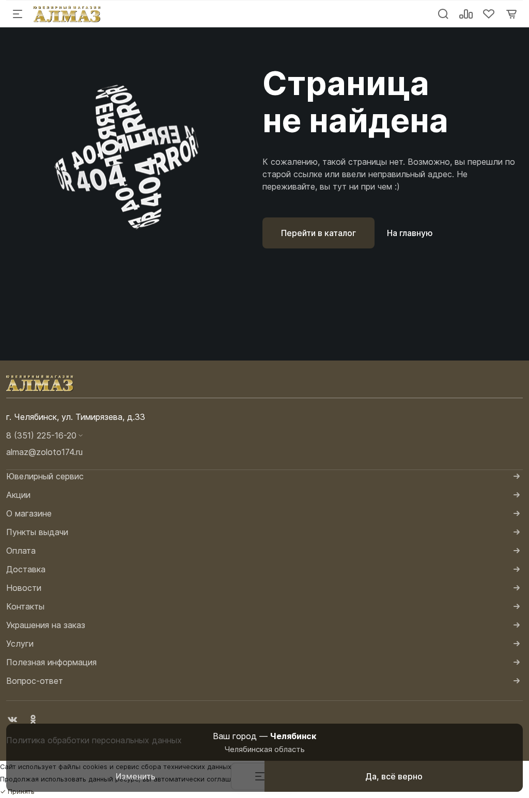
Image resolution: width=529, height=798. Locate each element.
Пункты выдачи (37, 532)
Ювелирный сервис (45, 476)
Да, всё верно (394, 776)
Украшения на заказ (45, 625)
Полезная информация (51, 662)
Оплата (21, 550)
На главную (410, 233)
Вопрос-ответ (34, 681)
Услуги (20, 643)
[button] (264, 435)
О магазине (29, 513)
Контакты (25, 606)
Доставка (25, 569)
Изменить (135, 776)
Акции (18, 495)
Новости (23, 588)
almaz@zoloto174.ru (44, 452)
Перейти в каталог (318, 233)
